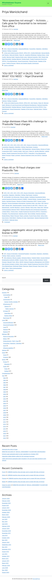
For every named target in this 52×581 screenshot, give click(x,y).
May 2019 (4, 521)
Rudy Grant (41, 266)
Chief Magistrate (26, 149)
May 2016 (4, 540)
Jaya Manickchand (38, 260)
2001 (4, 396)
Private (5, 362)
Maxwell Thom (11, 262)
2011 (8, 145)
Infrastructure (6, 304)
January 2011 (5, 561)
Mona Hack (33, 207)
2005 (4, 405)
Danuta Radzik (45, 53)
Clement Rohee (35, 149)
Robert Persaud (6, 155)
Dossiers (4, 292)
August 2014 (5, 551)
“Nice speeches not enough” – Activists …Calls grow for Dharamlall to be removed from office (25, 23)
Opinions (4, 350)
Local (4, 327)
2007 (4, 410)
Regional (5, 332)
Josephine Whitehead (30, 55)
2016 (4, 431)
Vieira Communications (15, 268)
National (4, 51)
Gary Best (38, 203)
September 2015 (6, 544)
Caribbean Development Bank (37, 197)
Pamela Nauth (25, 59)
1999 (4, 392)
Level (3, 320)
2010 (5, 145)
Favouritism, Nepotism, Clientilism (38, 49)
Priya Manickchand (12, 61)
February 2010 (6, 565)
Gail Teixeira (5, 55)
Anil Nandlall (7, 197)
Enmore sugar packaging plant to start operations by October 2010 (20, 454)
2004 (4, 403)
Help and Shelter (13, 55)
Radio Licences (11, 255)
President (4, 213)
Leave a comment (9, 65)
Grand (5, 355)
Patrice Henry (14, 211)
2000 (4, 394)
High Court (25, 151)
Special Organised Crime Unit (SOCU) (31, 155)
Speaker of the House (27, 109)
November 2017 (6, 533)
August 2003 (5, 572)
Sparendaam (30, 218)
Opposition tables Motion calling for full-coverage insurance (18, 456)
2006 (4, 408)
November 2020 (6, 510)
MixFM (21, 262)
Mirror (17, 262)
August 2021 (5, 505)
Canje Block (7, 313)
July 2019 (4, 519)
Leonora (22, 207)
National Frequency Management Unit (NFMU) (36, 262)
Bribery (5, 338)
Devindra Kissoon (11, 201)
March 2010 (5, 563)
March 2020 (5, 514)
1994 (4, 380)
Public (4, 366)
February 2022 (6, 501)
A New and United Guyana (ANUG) (13, 53)
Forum (3, 472)
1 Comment (7, 222)
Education (7, 364)
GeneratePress (36, 578)
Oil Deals (5, 311)
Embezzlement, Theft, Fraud (11, 341)
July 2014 (4, 554)
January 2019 (5, 528)
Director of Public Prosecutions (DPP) (27, 201)
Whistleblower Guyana (11, 3)
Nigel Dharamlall (6, 59)
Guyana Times (23, 260)
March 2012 (5, 558)
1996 (4, 385)
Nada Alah (40, 207)
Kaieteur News (41, 55)
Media (3, 481)
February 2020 (6, 517)
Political (9, 51)
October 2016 (5, 537)
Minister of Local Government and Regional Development (21, 105)
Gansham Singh (30, 203)
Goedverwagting (17, 205)
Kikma (3, 475)
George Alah (8, 205)
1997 (4, 387)
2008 (4, 412)
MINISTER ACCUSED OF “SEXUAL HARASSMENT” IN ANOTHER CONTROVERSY (24, 451)
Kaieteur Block (8, 315)
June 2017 (5, 535)
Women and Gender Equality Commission (27, 63)
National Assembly (33, 57)
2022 (5, 49)
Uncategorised (6, 373)
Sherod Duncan (33, 61)
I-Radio (30, 260)
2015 (21, 145)
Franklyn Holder (17, 151)
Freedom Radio (36, 258)
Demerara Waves (26, 258)
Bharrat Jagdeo (17, 149)
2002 (4, 399)
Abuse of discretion (12, 49)
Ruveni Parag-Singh (34, 216)
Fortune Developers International (16, 203)
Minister (27, 207)
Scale (3, 352)
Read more (17, 40)
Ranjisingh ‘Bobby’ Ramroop (20, 266)
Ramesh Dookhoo (41, 213)
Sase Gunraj (5, 218)
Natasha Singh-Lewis (21, 57)
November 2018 (6, 531)
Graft (4, 345)
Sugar (6, 297)
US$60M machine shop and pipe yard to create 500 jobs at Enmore (25, 472)
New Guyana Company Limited (10, 264)
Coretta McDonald (36, 53)
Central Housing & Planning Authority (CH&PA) (14, 199)
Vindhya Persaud (11, 63)
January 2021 (5, 507)
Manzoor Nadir (11, 57)
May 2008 (5, 570)
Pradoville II (31, 153)
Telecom (6, 306)
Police (6, 368)
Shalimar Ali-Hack (21, 218)
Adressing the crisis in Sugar (10, 449)
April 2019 (5, 524)
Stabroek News (38, 109)
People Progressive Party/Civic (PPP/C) (32, 107)
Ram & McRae (31, 213)
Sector (4, 359)
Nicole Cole (45, 57)
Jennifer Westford (39, 151)
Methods (4, 334)
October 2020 (6, 512)
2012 (11, 145)
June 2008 (5, 568)
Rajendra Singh (23, 213)
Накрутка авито (6, 485)
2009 (4, 415)
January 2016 (5, 542)
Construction (6, 299)
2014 (18, 145)
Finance (4, 478)
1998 (4, 389)
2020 (4, 433)
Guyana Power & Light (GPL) (30, 205)
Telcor (7, 268)
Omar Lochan (23, 264)
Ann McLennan (8, 149)
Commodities (6, 295)
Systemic (14, 51)
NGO (39, 57)
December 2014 (6, 549)
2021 (25, 145)
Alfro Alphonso (8, 258)
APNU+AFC (27, 53)
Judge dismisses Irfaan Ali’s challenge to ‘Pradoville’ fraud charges (24, 123)
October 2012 (5, 556)
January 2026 (6, 498)
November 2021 (6, 503)
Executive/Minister (24, 49)
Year (3, 375)
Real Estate (29, 147)
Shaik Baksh (12, 218)
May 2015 (4, 547)
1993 (4, 378)
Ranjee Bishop (6, 216)
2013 (15, 145)
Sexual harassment (23, 61)
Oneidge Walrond (16, 59)
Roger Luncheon (15, 155)
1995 (4, 382)
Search (4, 277)
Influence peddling (8, 348)
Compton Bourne (41, 199)
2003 (4, 401)
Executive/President (23, 253)
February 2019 (6, 526)
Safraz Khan (44, 216)
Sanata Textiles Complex (11, 302)
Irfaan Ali (21, 55)
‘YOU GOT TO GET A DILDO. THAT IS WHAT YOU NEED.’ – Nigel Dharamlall (22, 75)
